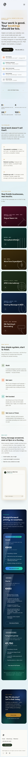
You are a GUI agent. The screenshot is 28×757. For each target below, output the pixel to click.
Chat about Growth (14, 568)
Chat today (6, 49)
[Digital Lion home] (3, 735)
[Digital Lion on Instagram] (6, 753)
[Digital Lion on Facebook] (3, 753)
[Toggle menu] (24, 4)
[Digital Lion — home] (4, 4)
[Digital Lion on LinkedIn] (9, 753)
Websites (15, 738)
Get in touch (8, 745)
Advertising (9, 738)
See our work (19, 49)
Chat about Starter (14, 623)
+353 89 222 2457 (6, 741)
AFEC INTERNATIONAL (9, 90)
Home (3, 738)
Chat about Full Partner (14, 665)
